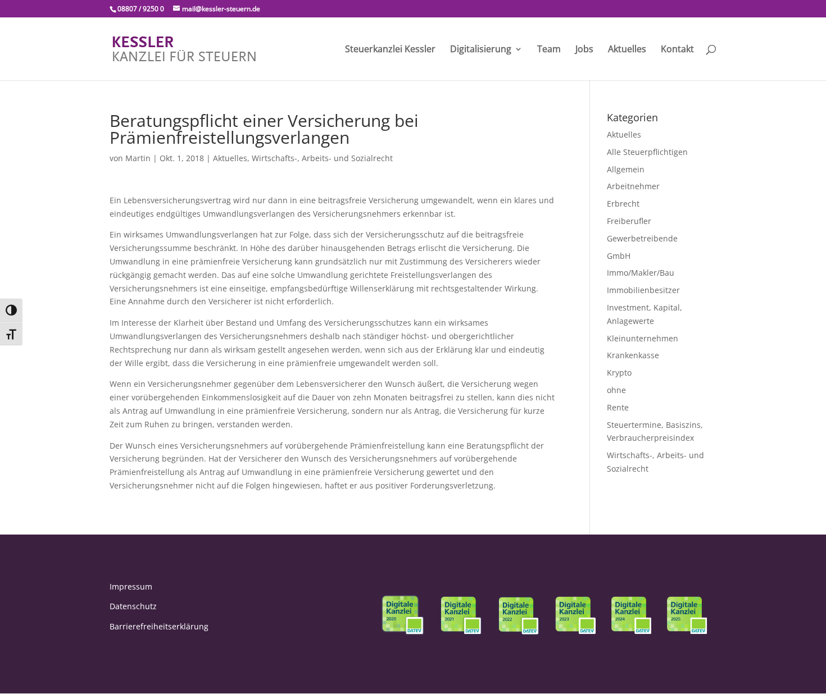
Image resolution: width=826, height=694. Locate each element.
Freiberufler (629, 221)
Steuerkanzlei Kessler (390, 50)
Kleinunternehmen (642, 338)
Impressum (131, 586)
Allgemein (626, 169)
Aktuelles (627, 50)
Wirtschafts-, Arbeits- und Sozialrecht (322, 158)
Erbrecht (623, 203)
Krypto (619, 372)
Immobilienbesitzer (643, 290)
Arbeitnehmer (633, 186)
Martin (138, 158)
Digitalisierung (480, 50)
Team (549, 50)
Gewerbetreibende (642, 238)
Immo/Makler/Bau (640, 272)
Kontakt (677, 50)
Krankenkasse (633, 355)
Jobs (584, 50)
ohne (616, 390)
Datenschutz (133, 606)
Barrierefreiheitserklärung (159, 626)
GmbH (618, 255)
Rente (618, 407)
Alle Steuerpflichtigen (647, 152)
